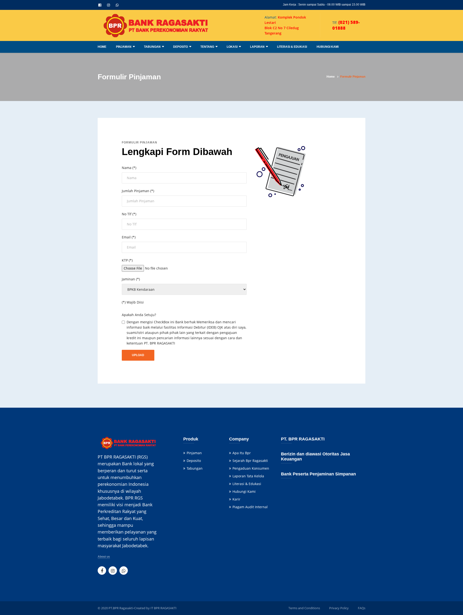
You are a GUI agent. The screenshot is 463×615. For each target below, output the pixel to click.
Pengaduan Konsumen (250, 468)
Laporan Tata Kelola (248, 476)
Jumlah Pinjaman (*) (138, 191)
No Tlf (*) (129, 214)
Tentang (207, 46)
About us (104, 556)
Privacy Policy (339, 608)
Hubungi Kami (328, 46)
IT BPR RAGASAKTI (163, 608)
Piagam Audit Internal (250, 507)
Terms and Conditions (304, 608)
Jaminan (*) (131, 279)
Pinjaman (123, 46)
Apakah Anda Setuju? (139, 314)
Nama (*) (129, 167)
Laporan (257, 46)
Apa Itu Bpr (241, 453)
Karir (236, 499)
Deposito (180, 46)
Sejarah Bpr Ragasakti (250, 460)
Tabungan (152, 46)
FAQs (361, 608)
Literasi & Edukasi (292, 46)
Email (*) (129, 237)
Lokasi (232, 46)
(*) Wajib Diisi (133, 302)
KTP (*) (127, 260)
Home (102, 46)
